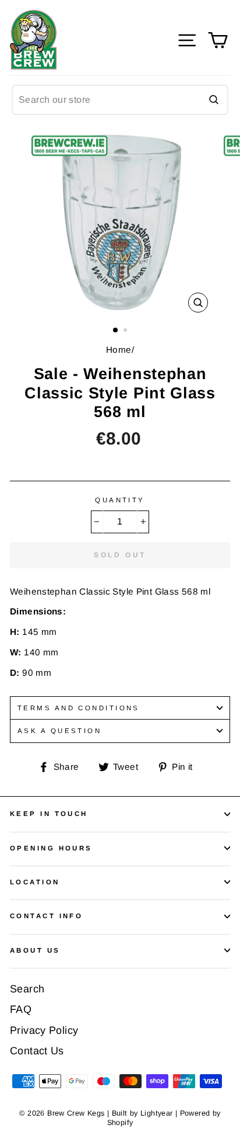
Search (27, 989)
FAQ (20, 1009)
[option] (120, 223)
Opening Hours (51, 848)
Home (119, 350)
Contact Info (46, 915)
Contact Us (37, 1051)
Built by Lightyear (142, 1113)
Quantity (120, 500)
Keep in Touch (49, 813)
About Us (35, 950)
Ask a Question (59, 730)
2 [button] (126, 331)
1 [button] (116, 331)
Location (35, 882)
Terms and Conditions (78, 707)
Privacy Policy (44, 1030)
